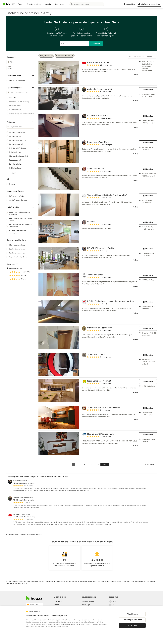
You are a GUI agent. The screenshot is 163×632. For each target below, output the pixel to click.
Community (60, 4)
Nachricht (149, 89)
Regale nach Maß (15, 160)
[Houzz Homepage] (9, 3)
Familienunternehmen (17, 253)
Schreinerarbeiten (15, 164)
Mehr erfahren (37, 534)
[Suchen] (72, 4)
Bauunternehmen (15, 106)
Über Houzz (58, 601)
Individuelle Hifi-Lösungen (18, 148)
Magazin (47, 4)
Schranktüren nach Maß (17, 140)
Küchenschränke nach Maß (18, 156)
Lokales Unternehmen (17, 249)
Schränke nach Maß (16, 144)
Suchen (96, 43)
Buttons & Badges (88, 601)
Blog (114, 601)
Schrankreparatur (15, 136)
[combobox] (87, 4)
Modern (12, 184)
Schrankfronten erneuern (18, 132)
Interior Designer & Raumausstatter (21, 114)
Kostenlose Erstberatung (18, 257)
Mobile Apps (86, 605)
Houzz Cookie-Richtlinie (71, 624)
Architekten (13, 98)
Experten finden (33, 4)
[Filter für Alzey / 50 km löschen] (52, 56)
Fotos (20, 4)
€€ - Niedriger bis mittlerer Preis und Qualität (20, 226)
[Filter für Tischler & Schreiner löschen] (73, 56)
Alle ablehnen (132, 614)
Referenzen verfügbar (17, 196)
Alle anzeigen (11, 173)
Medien (56, 605)
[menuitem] (20, 4)
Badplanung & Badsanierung (19, 102)
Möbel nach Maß (15, 152)
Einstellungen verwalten (132, 620)
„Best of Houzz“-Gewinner (18, 200)
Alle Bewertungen (15, 268)
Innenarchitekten (15, 110)
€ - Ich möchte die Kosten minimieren (18, 232)
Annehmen (132, 625)
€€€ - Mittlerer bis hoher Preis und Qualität (21, 219)
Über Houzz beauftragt (17, 80)
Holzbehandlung (15, 168)
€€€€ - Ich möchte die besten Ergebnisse (19, 213)
